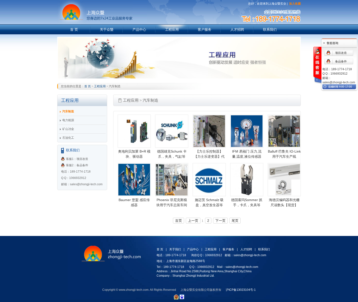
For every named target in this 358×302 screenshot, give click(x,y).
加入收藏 (295, 3)
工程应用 (172, 29)
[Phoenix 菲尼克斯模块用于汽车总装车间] (171, 179)
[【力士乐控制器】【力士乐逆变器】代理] (209, 131)
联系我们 (270, 29)
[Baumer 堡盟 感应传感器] (134, 179)
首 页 (74, 29)
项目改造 (341, 53)
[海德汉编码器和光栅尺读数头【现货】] (284, 179)
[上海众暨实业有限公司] (95, 3)
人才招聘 (237, 29)
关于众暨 (106, 29)
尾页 (235, 221)
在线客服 (317, 65)
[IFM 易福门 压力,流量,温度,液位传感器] (246, 131)
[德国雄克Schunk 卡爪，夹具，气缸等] (171, 131)
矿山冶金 (68, 129)
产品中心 (139, 29)
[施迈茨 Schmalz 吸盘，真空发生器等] (209, 179)
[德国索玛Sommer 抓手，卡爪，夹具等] (246, 179)
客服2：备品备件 (77, 165)
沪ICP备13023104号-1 (241, 290)
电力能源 (68, 120)
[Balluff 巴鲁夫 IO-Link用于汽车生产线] (284, 131)
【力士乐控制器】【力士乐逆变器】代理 (209, 156)
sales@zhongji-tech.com (338, 82)
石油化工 (68, 137)
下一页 (220, 221)
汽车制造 (68, 111)
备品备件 (341, 61)
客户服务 (204, 29)
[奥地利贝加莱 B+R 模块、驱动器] (134, 131)
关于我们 (175, 249)
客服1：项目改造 (77, 159)
